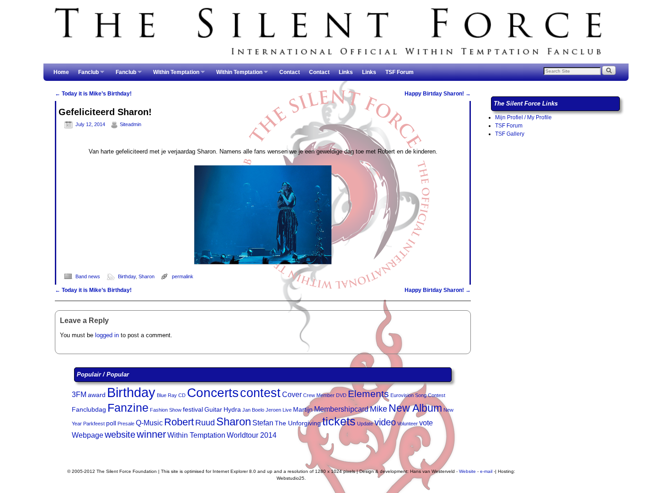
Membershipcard (341, 409)
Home (61, 72)
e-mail (486, 471)
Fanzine (128, 407)
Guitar (213, 409)
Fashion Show (165, 410)
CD (182, 395)
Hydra (232, 409)
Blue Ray (167, 395)
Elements (368, 393)
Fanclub (86, 75)
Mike (378, 408)
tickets (339, 421)
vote (426, 423)
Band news (87, 276)
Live (287, 410)
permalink (182, 276)
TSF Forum (399, 72)
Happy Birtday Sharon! (438, 93)
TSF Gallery (509, 134)
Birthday (127, 276)
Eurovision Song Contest (417, 395)
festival (193, 409)
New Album (415, 408)
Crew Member (319, 395)
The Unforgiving (298, 423)
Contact (289, 72)
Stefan (262, 423)
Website (467, 471)
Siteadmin (130, 124)
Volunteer (407, 423)
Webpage (87, 435)
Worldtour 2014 (252, 435)
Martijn (303, 409)
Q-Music (149, 423)
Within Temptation (174, 75)
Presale (125, 423)
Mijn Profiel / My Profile (523, 117)
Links (346, 72)
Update (365, 423)
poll (111, 423)
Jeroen (273, 410)
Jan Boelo (253, 410)
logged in (107, 335)
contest (260, 393)
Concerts (213, 393)
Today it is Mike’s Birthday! (93, 93)
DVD (341, 395)
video (385, 422)
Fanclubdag (89, 409)
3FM (79, 394)
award (97, 395)
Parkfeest (94, 423)
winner (151, 434)
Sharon (147, 276)
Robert (179, 422)
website (120, 434)
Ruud (205, 422)
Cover (292, 394)
